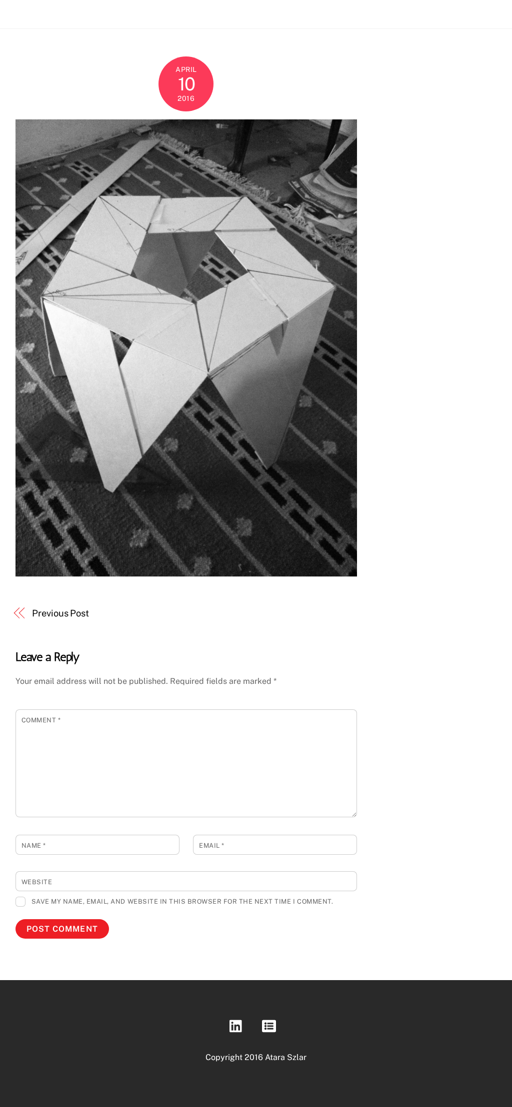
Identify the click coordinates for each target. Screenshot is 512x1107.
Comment (41, 720)
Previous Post (60, 613)
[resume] (270, 1025)
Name (34, 845)
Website (37, 882)
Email (211, 845)
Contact (463, 11)
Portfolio (383, 11)
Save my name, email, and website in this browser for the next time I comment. (182, 901)
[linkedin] (238, 1025)
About (424, 11)
